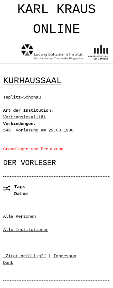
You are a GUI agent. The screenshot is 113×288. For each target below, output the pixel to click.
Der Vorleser (29, 163)
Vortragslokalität (24, 117)
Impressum (64, 256)
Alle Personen (19, 216)
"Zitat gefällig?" (24, 256)
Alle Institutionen (25, 229)
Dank (8, 262)
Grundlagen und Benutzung (33, 149)
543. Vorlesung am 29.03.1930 (38, 130)
